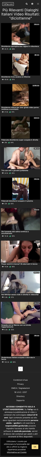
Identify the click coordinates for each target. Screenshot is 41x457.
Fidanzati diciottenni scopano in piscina (17, 201)
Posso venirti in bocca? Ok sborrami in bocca (19, 264)
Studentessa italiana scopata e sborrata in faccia (18, 358)
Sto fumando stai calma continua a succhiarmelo (15, 232)
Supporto (20, 400)
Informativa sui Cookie (16, 452)
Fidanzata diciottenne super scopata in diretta (19, 140)
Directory (21, 396)
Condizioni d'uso (20, 380)
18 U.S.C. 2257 (20, 392)
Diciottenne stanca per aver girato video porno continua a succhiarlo (20, 108)
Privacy (20, 384)
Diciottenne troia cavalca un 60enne (15, 77)
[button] (32, 4)
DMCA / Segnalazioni (20, 388)
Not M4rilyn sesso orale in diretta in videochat (19, 294)
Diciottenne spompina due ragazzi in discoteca (20, 46)
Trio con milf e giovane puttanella (14, 170)
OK (35, 447)
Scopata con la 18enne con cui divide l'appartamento (16, 326)
